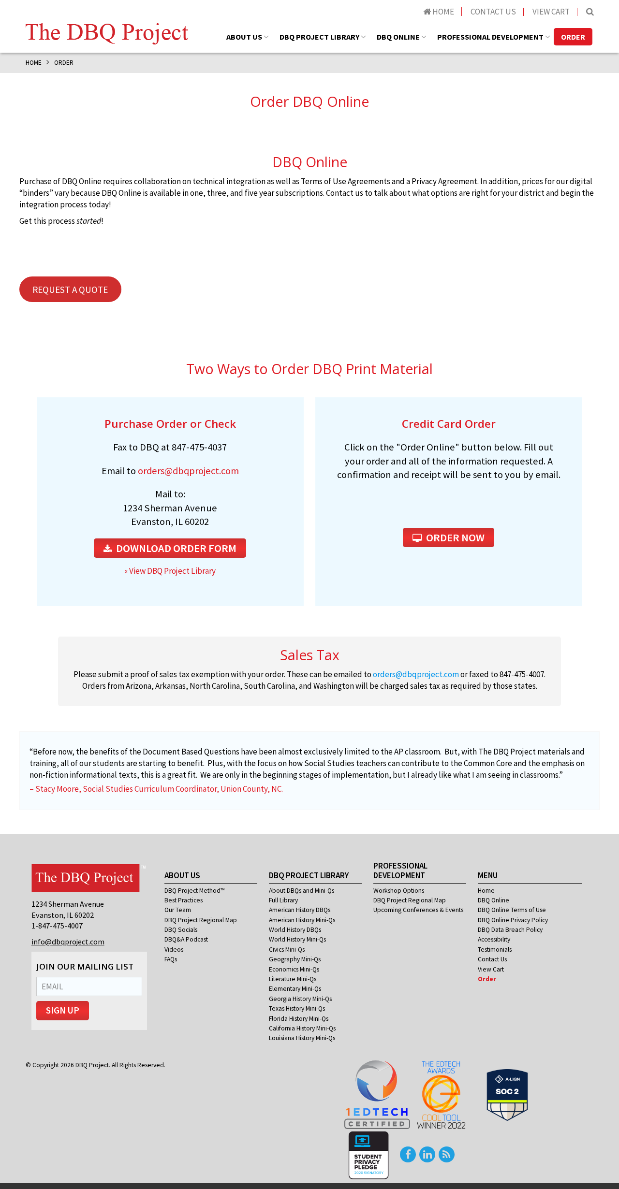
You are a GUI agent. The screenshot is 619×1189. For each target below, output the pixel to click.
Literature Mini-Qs (292, 979)
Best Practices (183, 900)
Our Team (177, 910)
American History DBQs (299, 910)
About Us (244, 37)
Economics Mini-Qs (294, 969)
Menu (488, 875)
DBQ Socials (180, 930)
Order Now (454, 537)
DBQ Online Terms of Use (512, 910)
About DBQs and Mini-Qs (301, 890)
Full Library (283, 900)
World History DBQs (295, 930)
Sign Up (62, 1010)
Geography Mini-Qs (295, 959)
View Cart (551, 11)
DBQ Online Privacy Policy (513, 920)
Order (573, 37)
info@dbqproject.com (67, 941)
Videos (173, 949)
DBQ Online (398, 37)
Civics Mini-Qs (287, 949)
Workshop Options (398, 890)
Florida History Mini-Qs (298, 1019)
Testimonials (495, 949)
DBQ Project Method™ (194, 890)
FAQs (170, 959)
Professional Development (490, 37)
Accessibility (494, 939)
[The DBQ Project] (107, 32)
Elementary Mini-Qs (295, 989)
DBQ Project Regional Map (200, 920)
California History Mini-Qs (302, 1028)
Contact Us (493, 11)
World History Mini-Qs (297, 939)
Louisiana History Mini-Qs (302, 1038)
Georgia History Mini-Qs (300, 999)
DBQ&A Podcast (186, 939)
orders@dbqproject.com (188, 470)
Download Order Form (175, 548)
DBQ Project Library (319, 37)
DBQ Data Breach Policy (510, 930)
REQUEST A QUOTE (70, 289)
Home (442, 11)
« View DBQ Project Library (170, 571)
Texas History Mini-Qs (297, 1008)
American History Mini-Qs (302, 920)
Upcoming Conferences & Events (418, 910)
